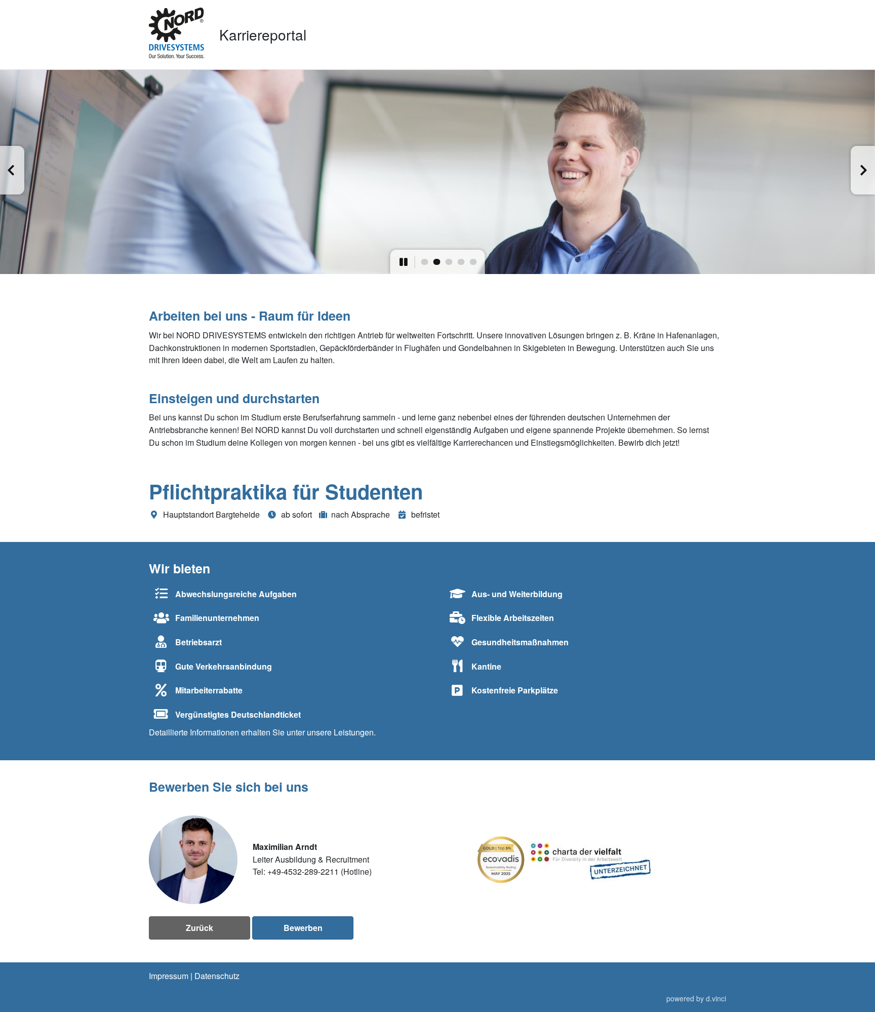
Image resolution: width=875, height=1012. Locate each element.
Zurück (199, 927)
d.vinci (716, 999)
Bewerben (303, 927)
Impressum (168, 976)
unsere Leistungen (340, 732)
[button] (12, 170)
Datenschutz (217, 976)
